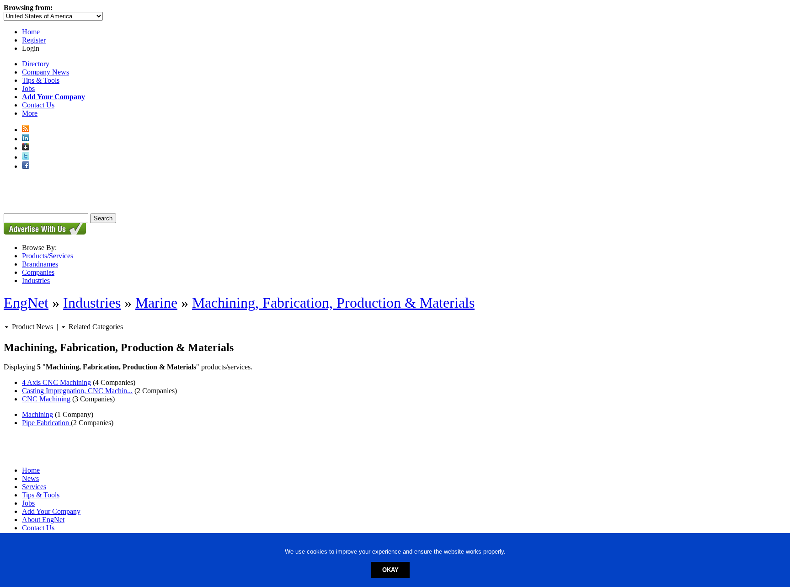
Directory (35, 64)
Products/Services (47, 256)
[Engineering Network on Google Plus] (25, 148)
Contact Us (38, 105)
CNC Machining (46, 399)
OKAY (390, 569)
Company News (45, 72)
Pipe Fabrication (46, 423)
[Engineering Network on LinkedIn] (25, 139)
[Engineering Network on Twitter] (25, 157)
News (30, 478)
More (29, 113)
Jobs (28, 88)
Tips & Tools (40, 80)
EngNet (26, 302)
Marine (156, 302)
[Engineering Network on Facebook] (25, 166)
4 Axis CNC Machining (56, 382)
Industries (36, 280)
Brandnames (40, 264)
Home (31, 32)
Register (34, 40)
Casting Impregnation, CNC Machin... (77, 391)
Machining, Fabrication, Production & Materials (333, 302)
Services (34, 487)
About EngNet (43, 519)
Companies (38, 272)
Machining (37, 414)
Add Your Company (51, 511)
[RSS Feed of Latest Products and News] (25, 129)
